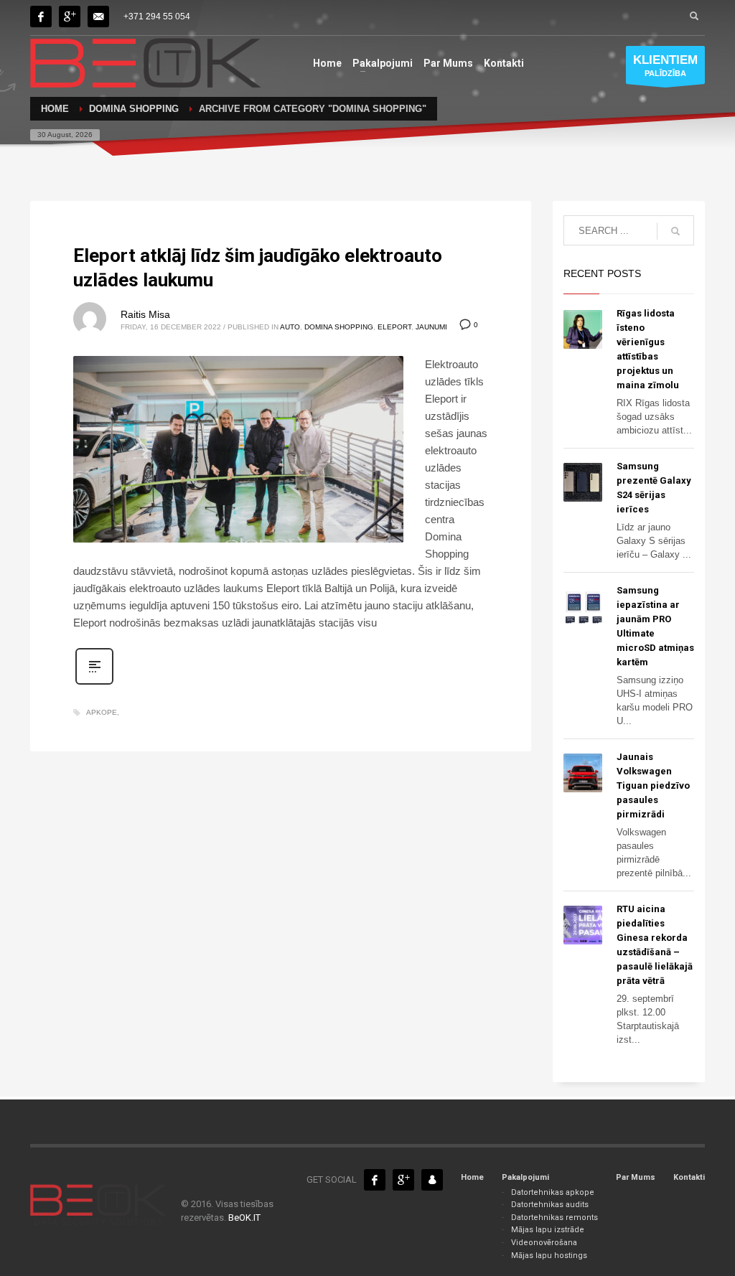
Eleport (394, 327)
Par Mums (635, 1177)
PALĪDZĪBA (665, 65)
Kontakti (689, 1177)
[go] (675, 231)
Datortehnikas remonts (554, 1217)
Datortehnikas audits (550, 1204)
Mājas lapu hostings (549, 1255)
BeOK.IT (244, 1217)
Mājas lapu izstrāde (547, 1229)
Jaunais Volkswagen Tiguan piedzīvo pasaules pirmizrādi (653, 785)
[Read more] (94, 683)
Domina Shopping (338, 327)
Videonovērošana (544, 1242)
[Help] (69, 16)
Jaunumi (431, 327)
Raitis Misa (145, 314)
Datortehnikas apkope (552, 1192)
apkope (101, 712)
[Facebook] (41, 16)
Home (472, 1177)
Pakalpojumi (525, 1177)
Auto (290, 327)
